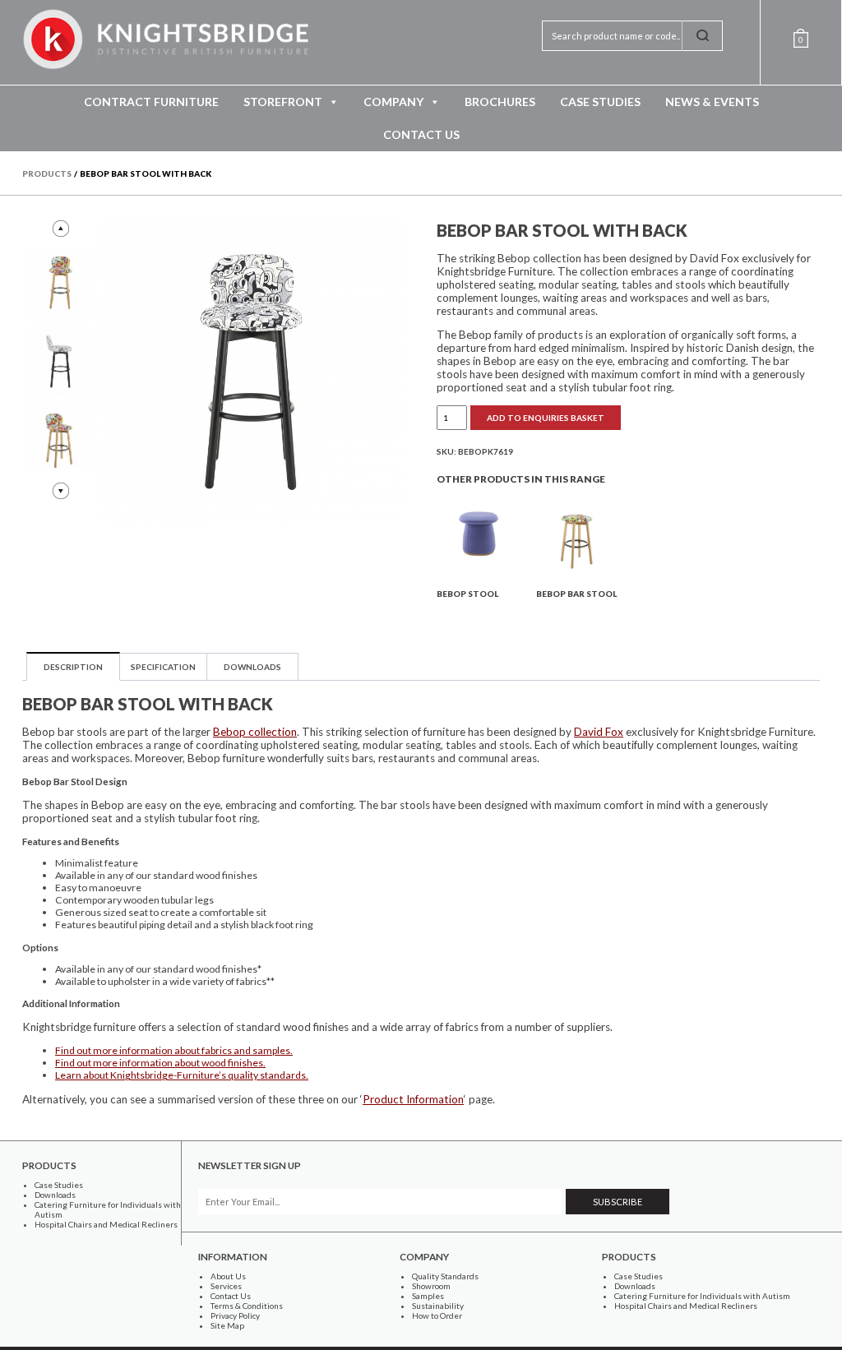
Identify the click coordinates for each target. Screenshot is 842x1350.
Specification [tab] (163, 667)
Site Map (227, 1325)
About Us (228, 1276)
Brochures (500, 102)
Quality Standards (445, 1276)
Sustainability (438, 1306)
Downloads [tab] (252, 667)
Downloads (55, 1195)
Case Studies (600, 102)
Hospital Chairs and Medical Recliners (106, 1224)
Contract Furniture (151, 102)
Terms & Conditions (246, 1306)
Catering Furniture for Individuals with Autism (702, 1296)
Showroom (431, 1286)
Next (61, 491)
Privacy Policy (235, 1315)
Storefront (282, 102)
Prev (61, 228)
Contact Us (421, 134)
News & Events (712, 102)
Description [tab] (73, 667)
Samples (428, 1296)
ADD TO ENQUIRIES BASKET (545, 418)
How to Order (437, 1315)
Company (393, 102)
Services (226, 1286)
